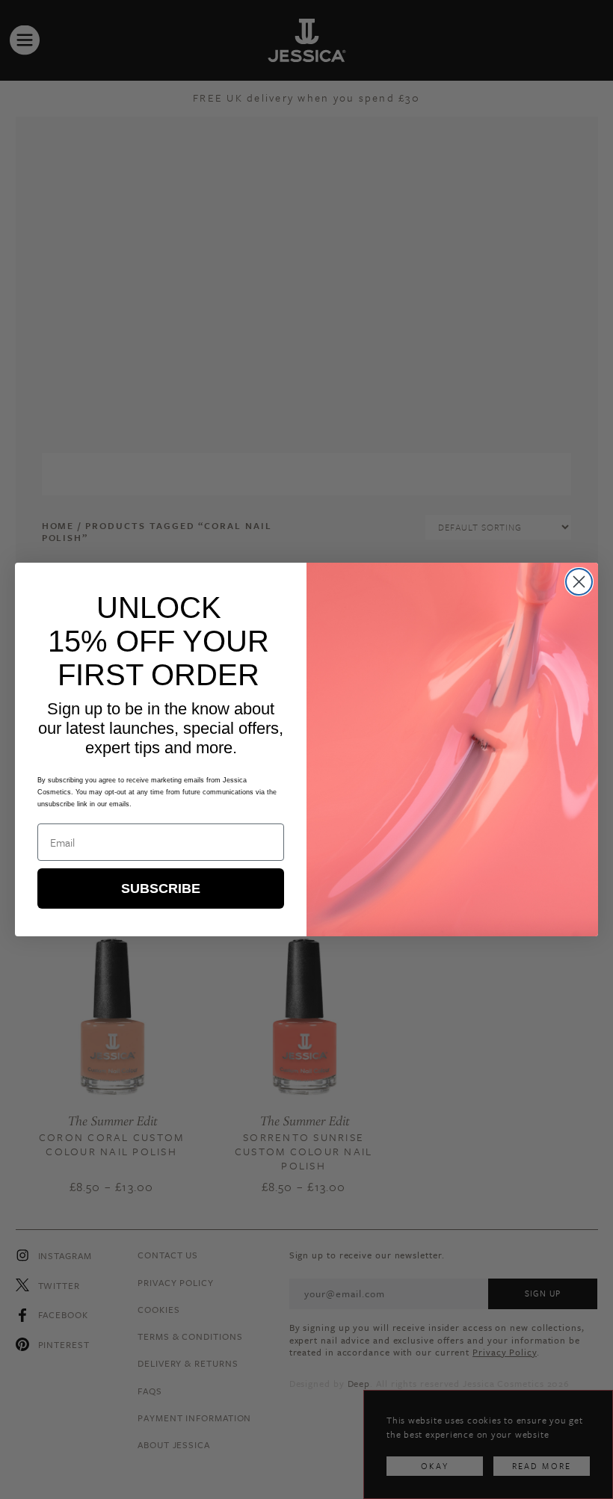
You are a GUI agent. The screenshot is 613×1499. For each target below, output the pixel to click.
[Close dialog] (579, 582)
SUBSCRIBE (160, 888)
